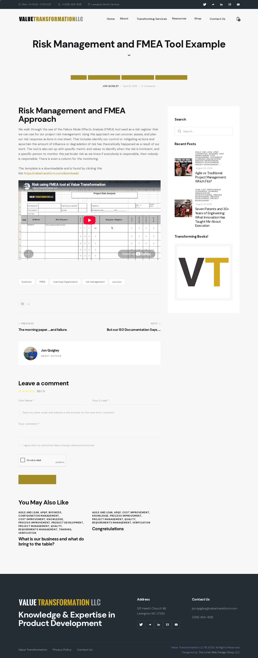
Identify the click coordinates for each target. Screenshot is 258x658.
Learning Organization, (208, 159)
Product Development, (207, 162)
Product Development (137, 77)
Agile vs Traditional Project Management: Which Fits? (210, 177)
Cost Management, (205, 156)
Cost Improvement (31, 519)
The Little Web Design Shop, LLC (219, 652)
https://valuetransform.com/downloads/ (51, 173)
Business (79, 77)
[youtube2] (238, 4)
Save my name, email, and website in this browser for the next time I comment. (69, 412)
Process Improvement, (207, 160)
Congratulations (108, 528)
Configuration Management (38, 515)
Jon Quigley (50, 350)
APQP (43, 512)
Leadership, (216, 157)
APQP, (216, 152)
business (27, 281)
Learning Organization (65, 281)
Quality (56, 526)
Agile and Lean (28, 512)
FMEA (42, 281)
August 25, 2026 (204, 168)
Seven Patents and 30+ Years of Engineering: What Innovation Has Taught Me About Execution (212, 217)
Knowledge (55, 519)
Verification (27, 532)
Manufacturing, (204, 195)
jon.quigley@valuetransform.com (214, 608)
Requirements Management (37, 529)
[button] (23, 304)
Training (65, 529)
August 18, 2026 (204, 204)
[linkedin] (221, 4)
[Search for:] (204, 131)
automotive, (202, 153)
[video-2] (230, 4)
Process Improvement (104, 77)
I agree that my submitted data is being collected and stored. (59, 445)
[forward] (213, 4)
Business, (214, 153)
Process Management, (208, 196)
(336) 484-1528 (202, 617)
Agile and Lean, (204, 152)
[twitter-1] (204, 4)
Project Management (171, 77)
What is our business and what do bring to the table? (51, 542)
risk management (95, 281)
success (117, 281)
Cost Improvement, (209, 154)
